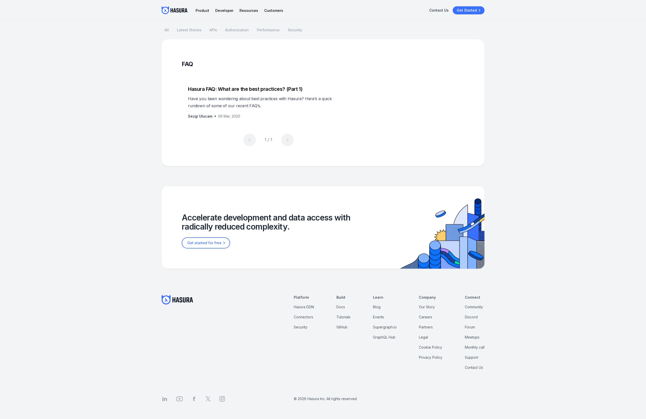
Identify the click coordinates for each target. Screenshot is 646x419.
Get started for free (204, 243)
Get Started (467, 10)
